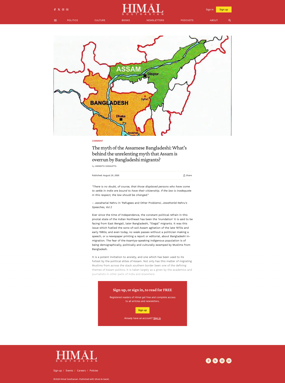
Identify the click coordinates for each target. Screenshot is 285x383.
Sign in (157, 318)
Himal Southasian (69, 379)
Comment (97, 140)
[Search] (230, 20)
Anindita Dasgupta (105, 166)
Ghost (97, 379)
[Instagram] (63, 9)
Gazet (106, 379)
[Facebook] (54, 9)
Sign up (142, 310)
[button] (57, 370)
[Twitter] (59, 9)
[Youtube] (67, 9)
